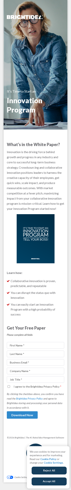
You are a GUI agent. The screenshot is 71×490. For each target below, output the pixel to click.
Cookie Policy (48, 459)
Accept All (49, 481)
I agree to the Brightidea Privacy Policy (37, 386)
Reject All (49, 470)
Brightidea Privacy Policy (29, 398)
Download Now (22, 415)
